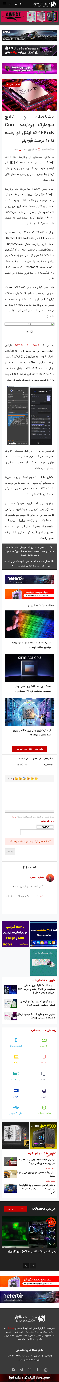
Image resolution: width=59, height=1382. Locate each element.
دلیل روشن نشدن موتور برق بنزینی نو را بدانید (36, 1174)
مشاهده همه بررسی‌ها (15, 1209)
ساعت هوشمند (43, 1113)
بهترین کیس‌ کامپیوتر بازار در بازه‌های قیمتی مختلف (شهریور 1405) (37, 1003)
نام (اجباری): (48, 765)
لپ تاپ (15, 1063)
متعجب (24, 778)
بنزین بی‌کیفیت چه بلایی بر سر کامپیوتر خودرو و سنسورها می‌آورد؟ (36, 1161)
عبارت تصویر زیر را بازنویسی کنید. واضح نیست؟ (32, 819)
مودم (15, 1097)
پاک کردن (12, 778)
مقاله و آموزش (50, 1155)
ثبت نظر (10, 851)
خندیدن (16, 778)
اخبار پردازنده (13, 85)
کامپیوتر (43, 1046)
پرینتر (43, 1097)
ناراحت (32, 778)
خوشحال (20, 778)
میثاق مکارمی (48, 149)
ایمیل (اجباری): (21, 765)
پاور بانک (15, 1080)
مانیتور (43, 1080)
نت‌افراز (10, 1328)
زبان (28, 778)
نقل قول (8, 778)
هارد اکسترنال (15, 1113)
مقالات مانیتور (50, 1181)
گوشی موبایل (15, 1046)
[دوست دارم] (41, 896)
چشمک (36, 778)
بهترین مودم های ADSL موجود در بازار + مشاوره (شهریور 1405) (36, 1016)
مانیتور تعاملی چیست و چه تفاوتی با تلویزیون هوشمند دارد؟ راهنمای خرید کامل (37, 1188)
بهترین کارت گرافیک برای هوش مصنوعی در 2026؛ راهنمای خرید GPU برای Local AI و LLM (36, 989)
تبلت (43, 1063)
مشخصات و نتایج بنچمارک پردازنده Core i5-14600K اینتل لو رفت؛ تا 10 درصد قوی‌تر (29, 129)
